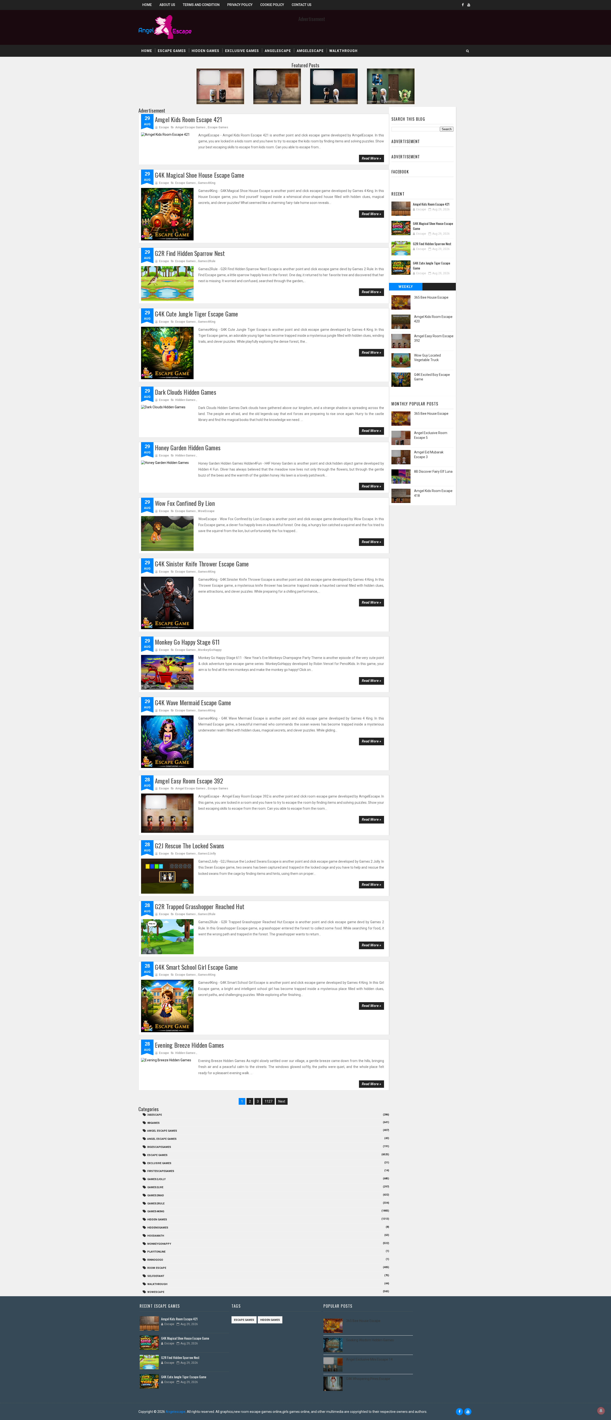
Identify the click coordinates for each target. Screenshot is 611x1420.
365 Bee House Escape (431, 297)
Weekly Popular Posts (406, 287)
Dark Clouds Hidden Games (185, 392)
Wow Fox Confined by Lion (185, 503)
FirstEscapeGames (160, 1171)
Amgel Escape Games (190, 127)
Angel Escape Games (162, 1138)
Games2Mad (155, 1195)
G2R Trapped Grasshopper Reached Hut (199, 906)
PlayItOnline (156, 1251)
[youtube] (468, 4)
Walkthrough (343, 51)
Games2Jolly (207, 853)
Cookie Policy (272, 5)
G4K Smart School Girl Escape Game (196, 967)
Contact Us (301, 5)
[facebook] (463, 4)
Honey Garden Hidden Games (188, 447)
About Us (167, 5)
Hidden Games (205, 51)
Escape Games (172, 51)
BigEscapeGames (159, 1147)
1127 (268, 1101)
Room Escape (156, 1268)
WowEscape (206, 511)
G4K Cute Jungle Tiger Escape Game (196, 313)
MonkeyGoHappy (209, 650)
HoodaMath (155, 1235)
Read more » (371, 158)
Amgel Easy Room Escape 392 (189, 780)
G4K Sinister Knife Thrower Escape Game (202, 563)
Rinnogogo (155, 1259)
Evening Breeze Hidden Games (189, 1045)
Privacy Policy (240, 5)
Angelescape (278, 51)
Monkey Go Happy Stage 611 (187, 642)
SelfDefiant (155, 1276)
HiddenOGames (157, 1227)
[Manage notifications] (601, 1411)
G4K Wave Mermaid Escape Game (193, 702)
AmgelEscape (310, 51)
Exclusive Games (242, 51)
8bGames (153, 1123)
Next (281, 1101)
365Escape (154, 1114)
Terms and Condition (201, 5)
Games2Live (155, 1187)
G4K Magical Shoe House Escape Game (199, 175)
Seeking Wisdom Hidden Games (370, 1340)
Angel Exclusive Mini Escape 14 (369, 1359)
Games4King (206, 183)
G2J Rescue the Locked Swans (189, 845)
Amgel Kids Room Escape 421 (188, 119)
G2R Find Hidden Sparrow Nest (190, 253)
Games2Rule (207, 261)
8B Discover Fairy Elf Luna (433, 471)
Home (147, 5)
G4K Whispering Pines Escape (368, 1379)
